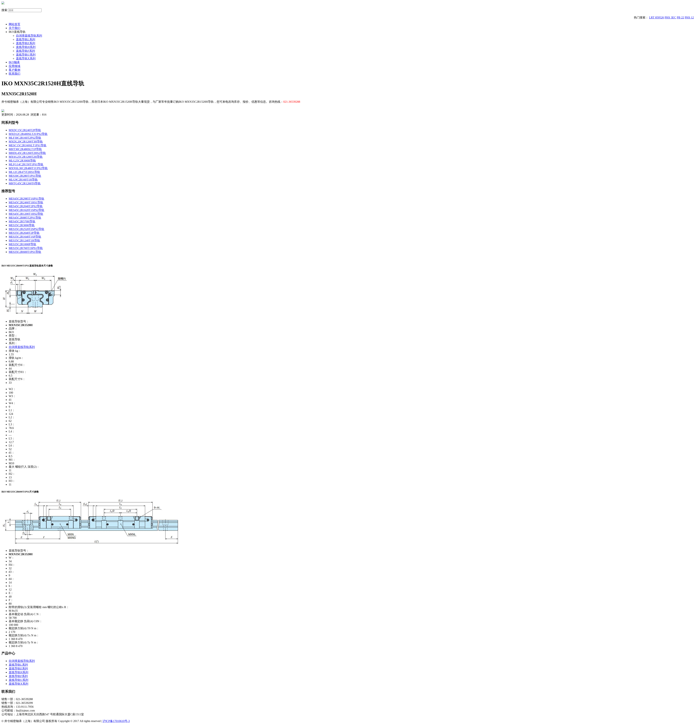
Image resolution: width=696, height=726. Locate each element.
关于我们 (14, 28)
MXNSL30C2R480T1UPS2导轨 (28, 168)
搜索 (4, 10)
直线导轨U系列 (26, 54)
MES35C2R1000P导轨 (22, 244)
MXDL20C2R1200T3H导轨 (26, 141)
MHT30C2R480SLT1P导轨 (25, 149)
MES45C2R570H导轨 (22, 221)
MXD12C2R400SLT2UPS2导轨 (28, 133)
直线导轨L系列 (25, 39)
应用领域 (14, 66)
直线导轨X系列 (26, 58)
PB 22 (680, 17)
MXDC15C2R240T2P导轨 (25, 130)
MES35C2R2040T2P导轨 (24, 232)
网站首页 (14, 24)
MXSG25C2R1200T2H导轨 (26, 156)
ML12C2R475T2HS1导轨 (24, 172)
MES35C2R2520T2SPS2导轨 (26, 229)
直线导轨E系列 (25, 43)
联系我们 (14, 73)
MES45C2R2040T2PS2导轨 (26, 206)
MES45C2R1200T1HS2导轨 (26, 213)
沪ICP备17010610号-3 (116, 721)
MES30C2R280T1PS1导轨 (25, 175)
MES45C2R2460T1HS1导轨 (26, 202)
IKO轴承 (14, 62)
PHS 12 (689, 17)
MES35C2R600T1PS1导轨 (25, 251)
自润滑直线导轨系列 (29, 35)
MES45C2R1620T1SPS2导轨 (26, 210)
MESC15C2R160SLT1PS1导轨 (27, 145)
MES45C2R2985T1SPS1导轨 (26, 198)
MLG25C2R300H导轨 (22, 160)
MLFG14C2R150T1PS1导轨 (26, 164)
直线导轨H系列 (26, 47)
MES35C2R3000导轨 (22, 225)
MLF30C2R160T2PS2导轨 (25, 137)
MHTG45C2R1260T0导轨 (25, 183)
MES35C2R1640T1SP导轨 (25, 236)
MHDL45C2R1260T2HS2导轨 (27, 153)
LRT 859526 (656, 17)
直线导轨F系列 (25, 50)
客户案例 (14, 69)
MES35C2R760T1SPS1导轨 (26, 248)
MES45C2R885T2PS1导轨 (25, 217)
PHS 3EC (670, 17)
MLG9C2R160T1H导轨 (23, 179)
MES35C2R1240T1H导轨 (24, 240)
